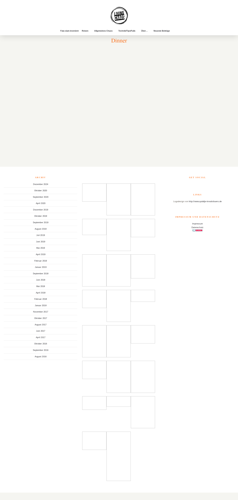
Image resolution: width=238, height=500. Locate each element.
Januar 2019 (40, 267)
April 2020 (40, 203)
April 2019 (40, 254)
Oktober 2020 (40, 190)
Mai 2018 (40, 286)
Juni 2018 (40, 280)
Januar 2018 (40, 305)
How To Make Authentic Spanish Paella (120, 130)
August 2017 (40, 324)
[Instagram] (197, 184)
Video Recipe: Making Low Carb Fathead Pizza (120, 92)
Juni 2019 (40, 241)
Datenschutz (197, 227)
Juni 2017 (40, 331)
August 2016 (40, 356)
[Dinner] (69, 60)
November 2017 (40, 312)
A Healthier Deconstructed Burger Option (68, 94)
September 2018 (40, 273)
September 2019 (40, 222)
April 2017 (40, 337)
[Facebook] (194, 184)
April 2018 (40, 293)
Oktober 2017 (40, 318)
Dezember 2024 (40, 184)
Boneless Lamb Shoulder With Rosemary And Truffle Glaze (68, 128)
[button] (174, 31)
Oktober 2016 (40, 344)
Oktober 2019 (40, 216)
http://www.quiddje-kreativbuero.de (205, 201)
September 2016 (40, 350)
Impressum (197, 224)
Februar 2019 (40, 261)
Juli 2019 (40, 235)
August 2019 (40, 229)
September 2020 (40, 197)
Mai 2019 (40, 248)
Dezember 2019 (40, 210)
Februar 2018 (40, 299)
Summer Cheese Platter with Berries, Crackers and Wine (120, 56)
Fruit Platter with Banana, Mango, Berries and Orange (68, 56)
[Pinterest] (201, 184)
